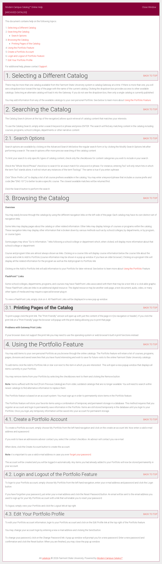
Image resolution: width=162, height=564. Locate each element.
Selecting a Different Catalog (22, 27)
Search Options (19, 35)
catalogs (46, 558)
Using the (133, 268)
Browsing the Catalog (18, 39)
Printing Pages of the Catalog (26, 43)
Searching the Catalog (18, 31)
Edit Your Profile (20, 60)
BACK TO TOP (150, 75)
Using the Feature (21, 47)
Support (43, 66)
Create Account (21, 51)
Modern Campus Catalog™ (110, 558)
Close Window (149, 7)
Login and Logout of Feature (26, 56)
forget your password (80, 454)
